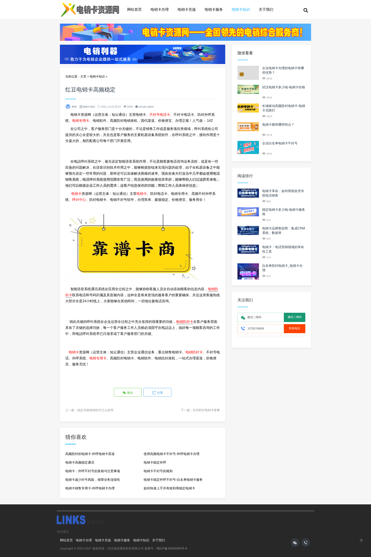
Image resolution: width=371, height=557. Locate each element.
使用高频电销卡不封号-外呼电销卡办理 (171, 454)
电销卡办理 (160, 10)
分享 (159, 392)
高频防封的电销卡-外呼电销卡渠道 (90, 454)
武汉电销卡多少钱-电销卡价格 (283, 87)
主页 (83, 76)
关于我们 (266, 10)
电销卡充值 (187, 10)
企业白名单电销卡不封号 (280, 143)
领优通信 (63, 531)
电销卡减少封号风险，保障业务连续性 (92, 479)
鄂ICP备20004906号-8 (172, 548)
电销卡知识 (241, 10)
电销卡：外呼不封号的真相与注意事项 (92, 471)
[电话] (305, 542)
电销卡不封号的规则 (158, 471)
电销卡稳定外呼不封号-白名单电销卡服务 (173, 479)
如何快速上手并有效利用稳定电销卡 (169, 488)
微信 (129, 392)
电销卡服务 (214, 10)
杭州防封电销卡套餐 (206, 410)
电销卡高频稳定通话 (79, 462)
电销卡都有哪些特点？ (278, 124)
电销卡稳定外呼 (155, 462)
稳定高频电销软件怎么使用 (95, 410)
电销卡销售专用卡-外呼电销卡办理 (90, 488)
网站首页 (134, 10)
